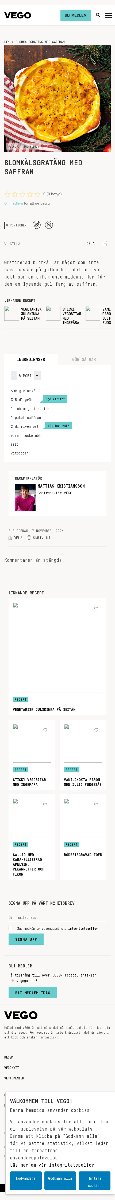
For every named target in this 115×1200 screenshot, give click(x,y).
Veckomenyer (14, 1077)
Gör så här (84, 358)
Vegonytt (11, 1066)
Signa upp (26, 938)
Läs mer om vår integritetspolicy (52, 1163)
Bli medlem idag (33, 991)
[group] (22, 315)
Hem (7, 41)
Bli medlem (13, 203)
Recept (9, 1056)
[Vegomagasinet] (17, 15)
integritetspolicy (83, 927)
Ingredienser (31, 358)
